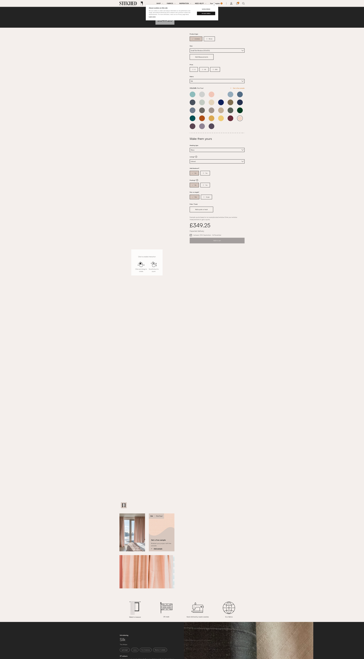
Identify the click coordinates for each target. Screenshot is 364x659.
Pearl (221, 94)
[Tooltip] (196, 157)
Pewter (202, 110)
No (195, 173)
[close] (214, 4)
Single (208, 197)
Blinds (210, 39)
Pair (196, 197)
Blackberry (192, 126)
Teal (192, 118)
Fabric (192, 76)
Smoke (211, 110)
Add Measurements (201, 57)
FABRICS (170, 3)
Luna (202, 126)
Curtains (197, 39)
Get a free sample (239, 88)
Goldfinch (211, 118)
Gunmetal (192, 102)
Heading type (194, 145)
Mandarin (202, 118)
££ (205, 69)
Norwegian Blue (192, 110)
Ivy (240, 110)
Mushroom (230, 102)
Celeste (192, 94)
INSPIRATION (184, 3)
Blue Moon (230, 94)
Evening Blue (240, 94)
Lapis (221, 102)
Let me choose (206, 9)
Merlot (230, 118)
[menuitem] (160, 3)
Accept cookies (206, 13)
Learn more (152, 17)
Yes (206, 173)
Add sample (158, 549)
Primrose (221, 118)
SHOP (159, 3)
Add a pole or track (201, 209)
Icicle (202, 102)
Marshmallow (211, 94)
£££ (216, 69)
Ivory (211, 102)
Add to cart (217, 240)
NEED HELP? (199, 3)
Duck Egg (230, 110)
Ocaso (211, 126)
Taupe (221, 110)
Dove (202, 94)
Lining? (203, 157)
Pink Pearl (240, 118)
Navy (240, 102)
